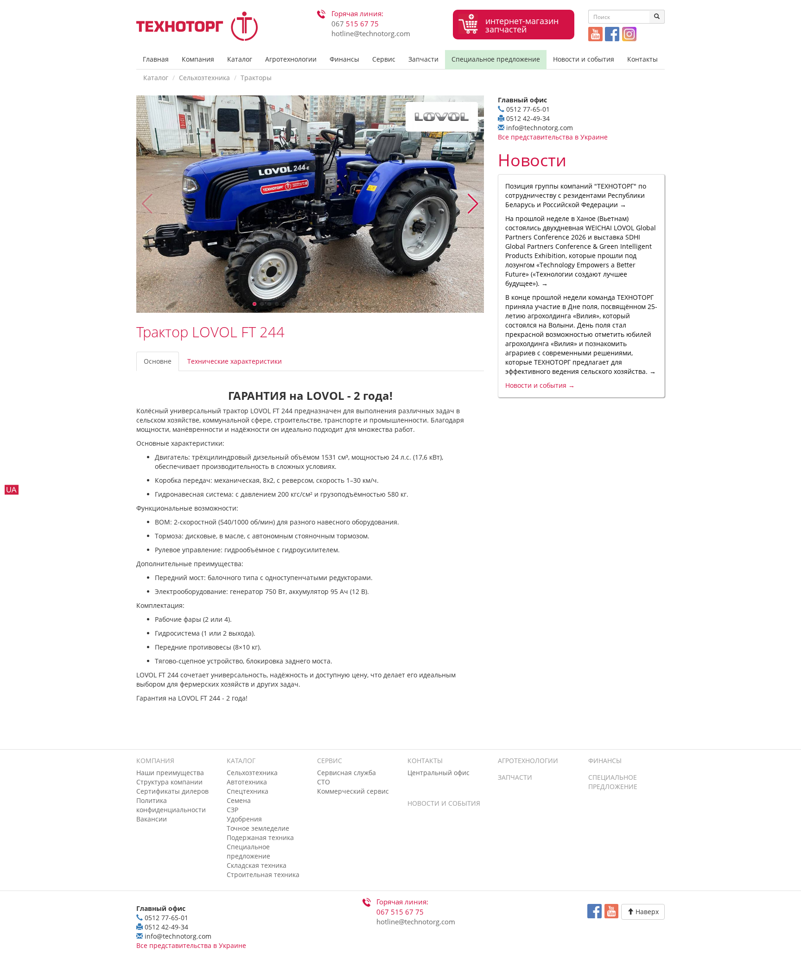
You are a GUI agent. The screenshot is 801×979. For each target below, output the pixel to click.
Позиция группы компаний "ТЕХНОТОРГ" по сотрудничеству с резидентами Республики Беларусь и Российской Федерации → (575, 195)
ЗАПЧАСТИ (515, 777)
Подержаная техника (260, 837)
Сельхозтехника (204, 77)
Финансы (344, 59)
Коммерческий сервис (353, 791)
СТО (323, 781)
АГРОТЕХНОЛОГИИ (528, 760)
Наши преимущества (170, 772)
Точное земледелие (258, 828)
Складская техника (256, 865)
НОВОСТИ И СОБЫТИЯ (443, 803)
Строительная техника (263, 874)
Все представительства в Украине (553, 137)
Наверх (646, 911)
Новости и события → (540, 385)
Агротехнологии (291, 59)
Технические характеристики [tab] (234, 361)
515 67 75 (355, 24)
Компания (198, 59)
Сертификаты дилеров (172, 791)
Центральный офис (438, 772)
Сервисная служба (346, 772)
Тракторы (256, 77)
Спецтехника (247, 791)
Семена (239, 800)
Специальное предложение (495, 59)
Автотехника (247, 781)
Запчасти (423, 59)
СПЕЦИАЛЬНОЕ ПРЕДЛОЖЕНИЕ (612, 782)
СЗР (232, 809)
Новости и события (583, 59)
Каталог (239, 59)
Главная (156, 59)
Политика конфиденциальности (171, 805)
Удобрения (244, 819)
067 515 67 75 (400, 912)
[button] (473, 204)
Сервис (383, 59)
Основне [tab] (158, 361)
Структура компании (169, 781)
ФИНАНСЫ (605, 760)
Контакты (642, 59)
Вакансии (151, 819)
